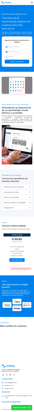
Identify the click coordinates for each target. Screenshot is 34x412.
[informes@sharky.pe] (3, 383)
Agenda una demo (20, 407)
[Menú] (32, 2)
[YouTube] (10, 374)
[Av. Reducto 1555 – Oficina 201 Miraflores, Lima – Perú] (3, 396)
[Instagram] (13, 374)
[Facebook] (6, 374)
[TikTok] (3, 374)
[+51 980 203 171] (3, 385)
